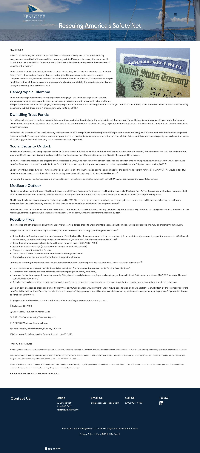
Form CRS (101, 434)
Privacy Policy (86, 434)
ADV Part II (114, 434)
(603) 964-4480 (134, 402)
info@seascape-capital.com (105, 402)
